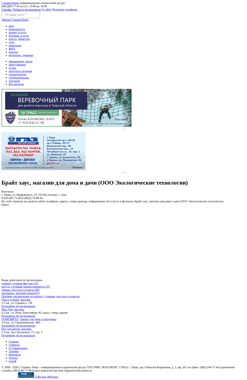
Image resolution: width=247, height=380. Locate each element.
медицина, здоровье (21, 55)
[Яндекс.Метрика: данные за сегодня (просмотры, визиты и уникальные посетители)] (46, 377)
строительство (17, 74)
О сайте (46, 9)
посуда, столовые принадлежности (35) (25, 286)
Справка (10, 3)
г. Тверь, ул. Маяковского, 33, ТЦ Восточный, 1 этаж (33, 194)
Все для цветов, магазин (16, 328)
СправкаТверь (15, 19)
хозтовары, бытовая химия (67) (20, 293)
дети (11, 42)
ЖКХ (12, 48)
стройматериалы (19, 77)
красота (13, 52)
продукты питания (20, 71)
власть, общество (19, 38)
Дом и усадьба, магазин (16, 299)
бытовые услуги (19, 35)
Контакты (15, 354)
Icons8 (12, 361)
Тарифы (6, 9)
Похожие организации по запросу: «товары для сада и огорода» (40, 296)
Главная (13, 341)
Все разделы (16, 84)
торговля (14, 80)
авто (11, 25)
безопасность (17, 29)
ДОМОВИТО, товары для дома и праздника (28, 319)
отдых (12, 67)
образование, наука (20, 61)
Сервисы (14, 344)
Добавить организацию (26, 9)
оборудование (17, 64)
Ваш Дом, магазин (12, 309)
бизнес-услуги (17, 32)
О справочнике (18, 348)
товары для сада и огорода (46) (20, 289)
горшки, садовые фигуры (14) (19, 283)
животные (15, 45)
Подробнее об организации (18, 306)
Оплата (13, 357)
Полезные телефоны (64, 9)
